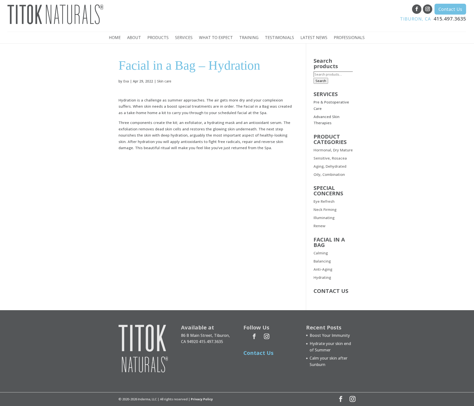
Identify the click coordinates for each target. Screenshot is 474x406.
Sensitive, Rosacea (330, 158)
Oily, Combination (329, 174)
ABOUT (134, 38)
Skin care (164, 81)
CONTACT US (331, 290)
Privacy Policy (202, 399)
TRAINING (248, 38)
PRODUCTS (158, 38)
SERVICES (184, 38)
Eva (126, 81)
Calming (321, 252)
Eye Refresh (324, 201)
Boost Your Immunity (330, 335)
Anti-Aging (323, 269)
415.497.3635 (433, 18)
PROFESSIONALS (349, 38)
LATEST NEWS (313, 38)
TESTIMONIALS (279, 38)
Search (321, 81)
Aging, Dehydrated (330, 166)
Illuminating (324, 217)
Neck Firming (325, 209)
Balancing (322, 261)
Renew (319, 225)
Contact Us (450, 9)
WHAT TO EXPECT (216, 38)
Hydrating (322, 277)
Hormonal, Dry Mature (333, 149)
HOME (115, 38)
